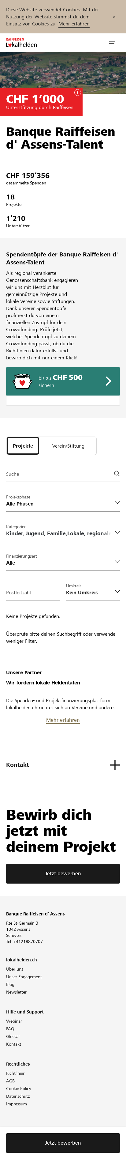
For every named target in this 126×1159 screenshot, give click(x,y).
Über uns (14, 969)
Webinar (14, 1021)
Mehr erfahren (74, 24)
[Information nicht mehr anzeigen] (114, 16)
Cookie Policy (18, 1088)
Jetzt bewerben (63, 874)
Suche (12, 474)
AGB (10, 1080)
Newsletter (16, 992)
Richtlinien (15, 1073)
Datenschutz (18, 1096)
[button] (112, 42)
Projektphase (18, 496)
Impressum (16, 1103)
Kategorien (16, 526)
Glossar (13, 1036)
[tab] (22, 446)
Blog (10, 984)
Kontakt (13, 1044)
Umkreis (73, 585)
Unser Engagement (24, 976)
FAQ (10, 1028)
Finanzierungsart (21, 556)
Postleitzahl (18, 593)
